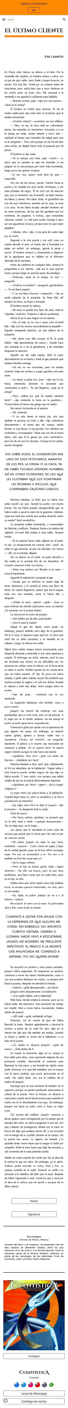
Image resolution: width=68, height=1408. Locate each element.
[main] (34, 31)
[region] (34, 7)
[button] (4, 19)
